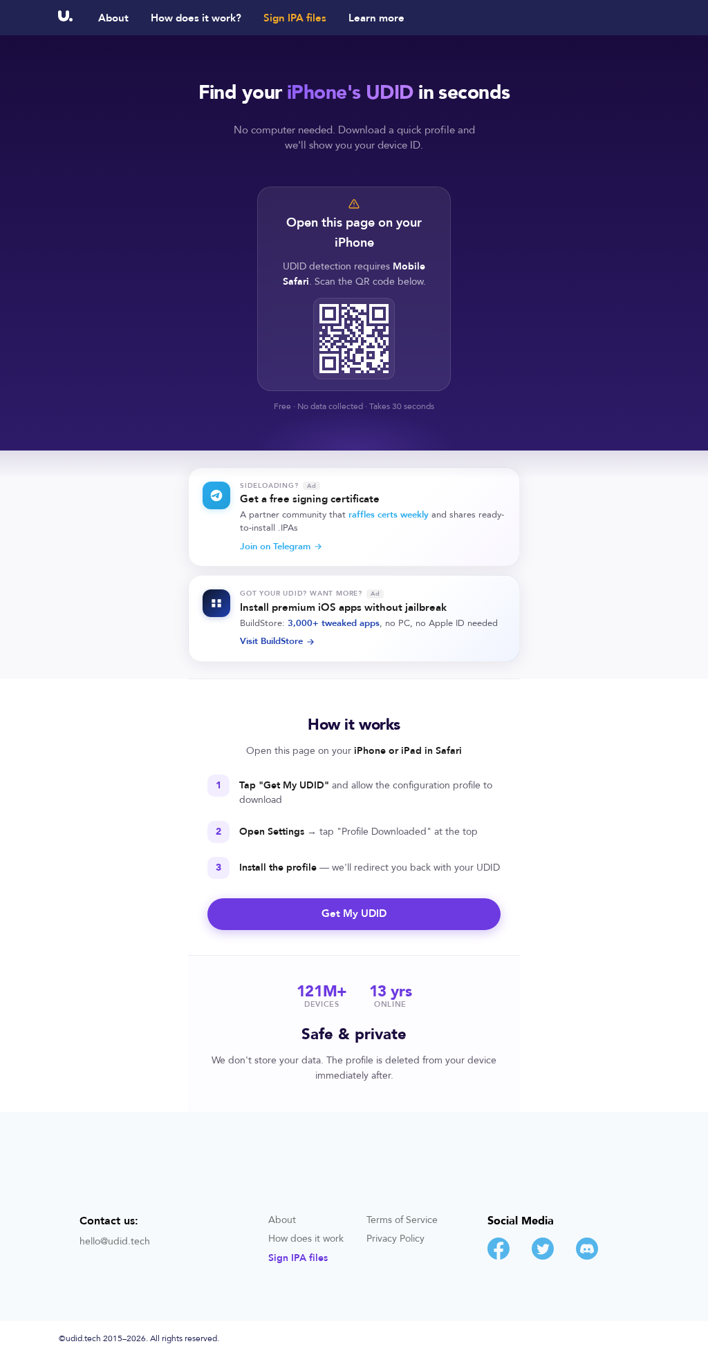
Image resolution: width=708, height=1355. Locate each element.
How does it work (306, 1239)
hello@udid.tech (115, 1241)
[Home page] (65, 18)
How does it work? (196, 18)
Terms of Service (402, 1220)
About (113, 18)
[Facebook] (498, 1256)
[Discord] (587, 1256)
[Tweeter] (543, 1256)
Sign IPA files (294, 18)
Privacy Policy (395, 1239)
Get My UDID (354, 913)
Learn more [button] (376, 18)
